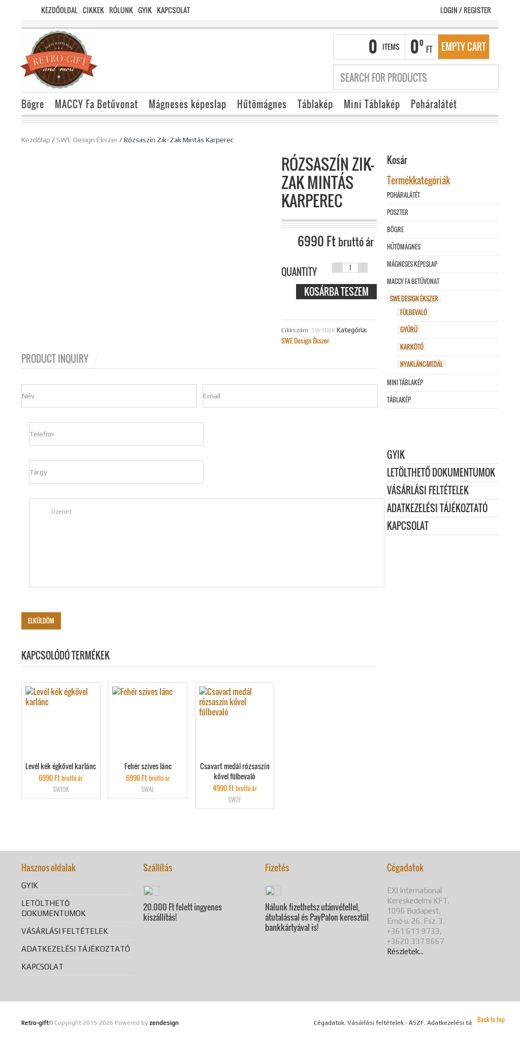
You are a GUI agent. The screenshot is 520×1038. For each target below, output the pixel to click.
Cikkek (93, 10)
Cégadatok (329, 1022)
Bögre (32, 104)
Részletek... (405, 951)
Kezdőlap (35, 140)
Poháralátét (434, 104)
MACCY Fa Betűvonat (96, 104)
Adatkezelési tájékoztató (437, 509)
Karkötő (412, 346)
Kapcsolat (173, 10)
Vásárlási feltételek (428, 491)
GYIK (145, 10)
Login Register (465, 10)
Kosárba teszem (336, 291)
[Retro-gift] (59, 60)
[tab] (61, 358)
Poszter (397, 212)
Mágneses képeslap (187, 104)
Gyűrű (408, 329)
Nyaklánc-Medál (421, 364)
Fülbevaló (413, 312)
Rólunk (121, 10)
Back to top (491, 1019)
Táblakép (315, 104)
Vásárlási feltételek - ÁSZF (385, 1022)
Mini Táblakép (372, 104)
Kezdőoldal (59, 10)
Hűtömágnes (262, 104)
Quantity (299, 271)
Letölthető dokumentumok (441, 473)
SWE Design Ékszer (87, 140)
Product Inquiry (54, 358)
